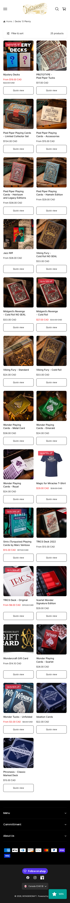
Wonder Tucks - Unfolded (17, 716)
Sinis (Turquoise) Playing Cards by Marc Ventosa (17, 543)
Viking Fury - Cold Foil (49, 369)
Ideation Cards (44, 716)
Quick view (18, 90)
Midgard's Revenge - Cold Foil (47, 313)
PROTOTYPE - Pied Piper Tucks (45, 76)
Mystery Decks (11, 74)
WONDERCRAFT (29, 896)
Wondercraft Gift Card (15, 658)
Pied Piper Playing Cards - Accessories (47, 134)
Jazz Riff (8, 253)
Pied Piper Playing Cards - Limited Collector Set (17, 134)
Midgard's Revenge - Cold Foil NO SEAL (14, 313)
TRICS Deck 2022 (46, 541)
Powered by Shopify (47, 896)
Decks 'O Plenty (23, 21)
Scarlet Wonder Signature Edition (46, 602)
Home (9, 21)
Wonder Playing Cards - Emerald (45, 426)
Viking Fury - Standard (16, 369)
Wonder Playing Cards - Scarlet (45, 660)
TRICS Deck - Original (15, 600)
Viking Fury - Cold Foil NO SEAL (46, 255)
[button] (5, 9)
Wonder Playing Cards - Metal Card (14, 426)
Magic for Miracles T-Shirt (51, 483)
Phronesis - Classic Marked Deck (14, 773)
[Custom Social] (42, 877)
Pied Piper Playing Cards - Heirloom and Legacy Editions (14, 194)
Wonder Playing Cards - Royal (12, 485)
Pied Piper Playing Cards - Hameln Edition (49, 193)
